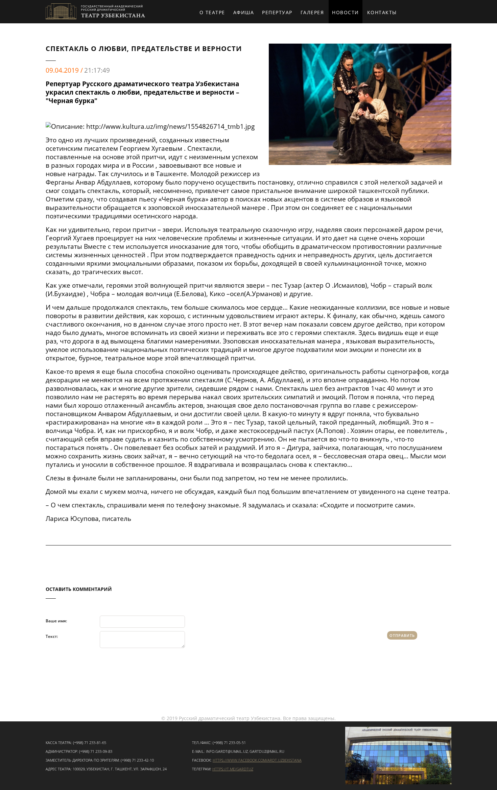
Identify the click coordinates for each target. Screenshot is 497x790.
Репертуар (277, 12)
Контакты (382, 12)
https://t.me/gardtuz (232, 768)
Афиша (243, 12)
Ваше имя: (56, 620)
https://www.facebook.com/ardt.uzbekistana (257, 760)
